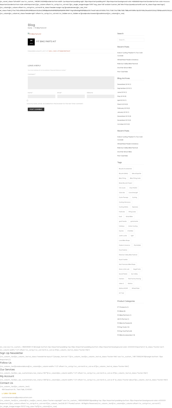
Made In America (124, 245)
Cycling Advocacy (124, 202)
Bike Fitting (122, 178)
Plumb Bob (137, 245)
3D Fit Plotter (122, 319)
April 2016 (120, 100)
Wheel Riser (136, 288)
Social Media (123, 274)
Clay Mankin (133, 188)
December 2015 (123, 116)
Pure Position (123, 250)
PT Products (122, 307)
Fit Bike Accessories (124, 335)
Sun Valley (134, 274)
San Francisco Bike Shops (127, 264)
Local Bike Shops (124, 240)
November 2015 (123, 120)
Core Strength (133, 192)
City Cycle (122, 188)
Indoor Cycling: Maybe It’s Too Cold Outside (129, 54)
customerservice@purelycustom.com (16, 397)
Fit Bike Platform (123, 315)
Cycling (134, 197)
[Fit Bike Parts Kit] (69, 33)
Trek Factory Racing (134, 278)
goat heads (123, 221)
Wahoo (130, 283)
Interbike (130, 231)
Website (90, 92)
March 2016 (121, 104)
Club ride (122, 192)
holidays (121, 226)
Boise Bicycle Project (125, 183)
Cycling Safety (123, 207)
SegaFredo (137, 269)
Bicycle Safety (123, 173)
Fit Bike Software (123, 323)
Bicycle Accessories (125, 168)
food (120, 216)
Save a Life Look (124, 269)
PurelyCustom (74, 403)
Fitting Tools (121, 327)
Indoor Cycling (132, 226)
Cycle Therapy (123, 197)
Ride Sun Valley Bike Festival (127, 63)
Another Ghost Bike (124, 67)
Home (30, 28)
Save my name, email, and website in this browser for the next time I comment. (55, 103)
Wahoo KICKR (123, 288)
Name (30, 92)
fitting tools (132, 211)
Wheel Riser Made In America (127, 59)
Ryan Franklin (123, 259)
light (132, 235)
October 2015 (122, 124)
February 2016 (122, 108)
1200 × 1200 (52, 51)
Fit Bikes (120, 311)
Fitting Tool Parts (123, 331)
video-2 (121, 283)
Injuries (121, 231)
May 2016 (120, 96)
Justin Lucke (123, 235)
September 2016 (123, 88)
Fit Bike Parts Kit (64, 51)
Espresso (135, 207)
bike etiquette (136, 173)
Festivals (122, 211)
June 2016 (121, 92)
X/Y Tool (121, 293)
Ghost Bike (129, 216)
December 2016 (123, 84)
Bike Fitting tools (135, 178)
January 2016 (122, 112)
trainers (121, 278)
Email (59, 92)
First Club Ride (122, 71)
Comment (32, 74)
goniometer (134, 221)
